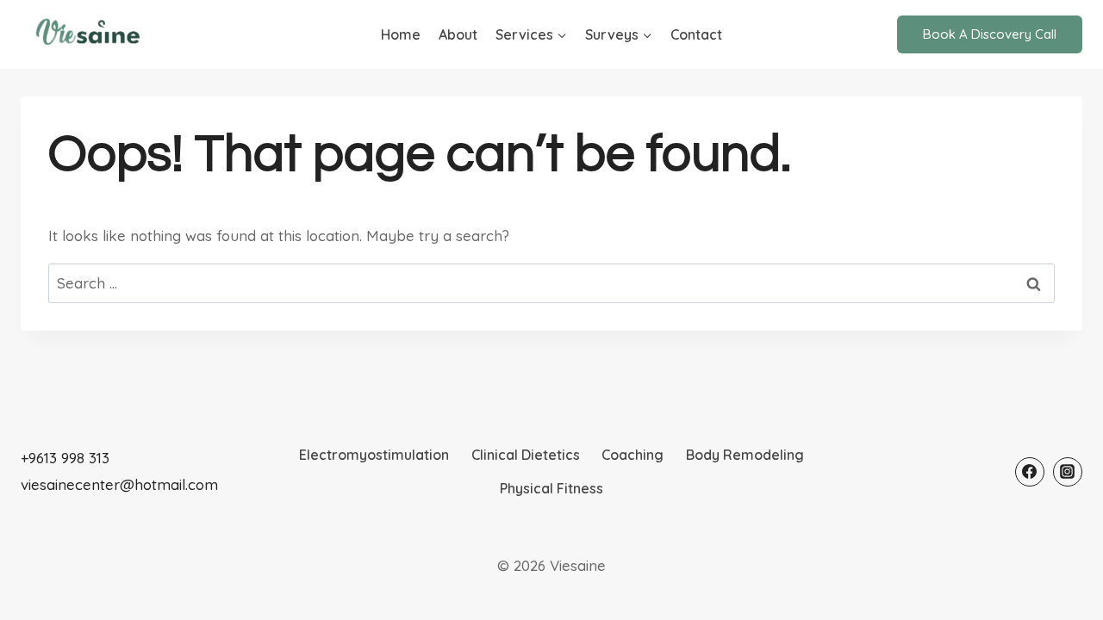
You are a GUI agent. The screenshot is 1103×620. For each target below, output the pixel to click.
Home (401, 34)
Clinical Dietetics (525, 454)
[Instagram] (1067, 472)
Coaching (632, 454)
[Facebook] (1029, 472)
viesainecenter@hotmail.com (119, 484)
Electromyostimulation (374, 454)
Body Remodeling (745, 454)
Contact (696, 34)
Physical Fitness (551, 488)
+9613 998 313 (65, 458)
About (458, 34)
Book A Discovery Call (989, 34)
